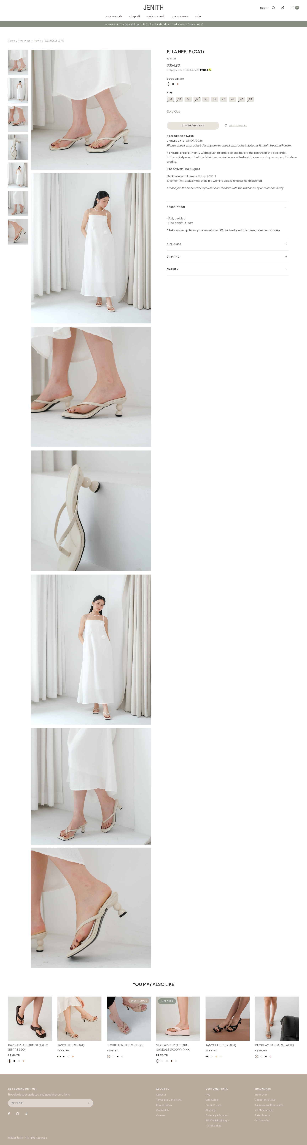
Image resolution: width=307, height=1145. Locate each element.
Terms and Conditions (169, 1100)
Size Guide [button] (174, 244)
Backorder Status (265, 1100)
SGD (263, 8)
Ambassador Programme (269, 1105)
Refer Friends (263, 1115)
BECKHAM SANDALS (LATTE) (274, 1045)
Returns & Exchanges (218, 1120)
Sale (198, 16)
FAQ (208, 1094)
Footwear (24, 40)
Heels (37, 40)
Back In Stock (156, 16)
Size (170, 93)
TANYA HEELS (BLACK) (221, 1045)
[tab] (227, 207)
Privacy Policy (164, 1105)
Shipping (211, 1110)
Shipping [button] (173, 256)
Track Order (262, 1094)
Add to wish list (238, 125)
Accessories (180, 16)
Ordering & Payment (217, 1115)
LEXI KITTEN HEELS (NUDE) (125, 1045)
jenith (171, 58)
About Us (161, 1094)
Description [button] (176, 207)
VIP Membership (264, 1110)
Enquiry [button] (173, 269)
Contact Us (162, 1110)
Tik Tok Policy (213, 1125)
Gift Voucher (262, 1120)
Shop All (134, 16)
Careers (160, 1115)
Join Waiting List (192, 125)
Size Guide (212, 1100)
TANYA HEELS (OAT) (70, 1045)
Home (11, 40)
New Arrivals (114, 16)
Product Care (213, 1105)
